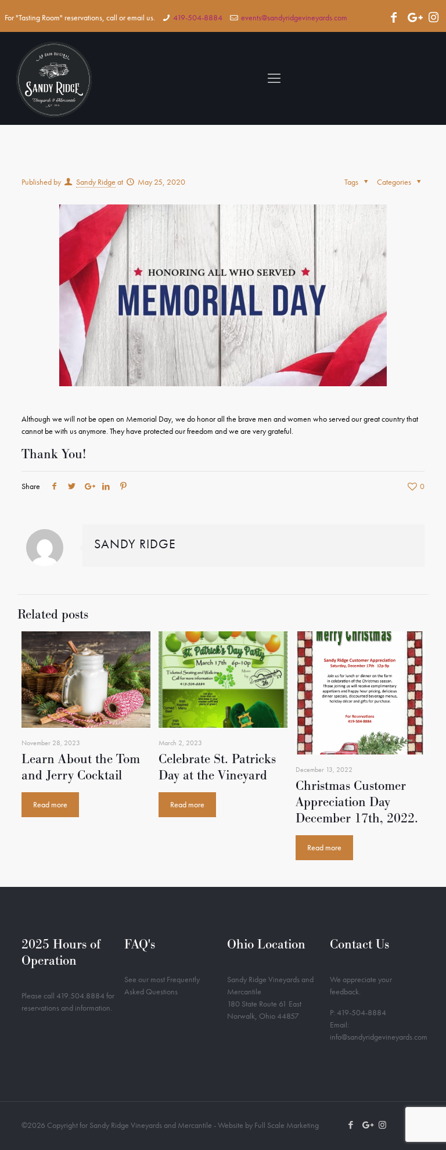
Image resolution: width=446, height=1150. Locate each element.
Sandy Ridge (96, 182)
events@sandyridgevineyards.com (294, 17)
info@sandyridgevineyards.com (378, 1037)
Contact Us (359, 944)
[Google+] (413, 17)
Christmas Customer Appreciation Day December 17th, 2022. (357, 801)
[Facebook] (394, 17)
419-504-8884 (197, 17)
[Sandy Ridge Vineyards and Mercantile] (54, 78)
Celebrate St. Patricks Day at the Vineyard (217, 767)
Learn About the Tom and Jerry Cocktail (80, 767)
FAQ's (139, 944)
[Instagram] (433, 17)
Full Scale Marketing (286, 1125)
